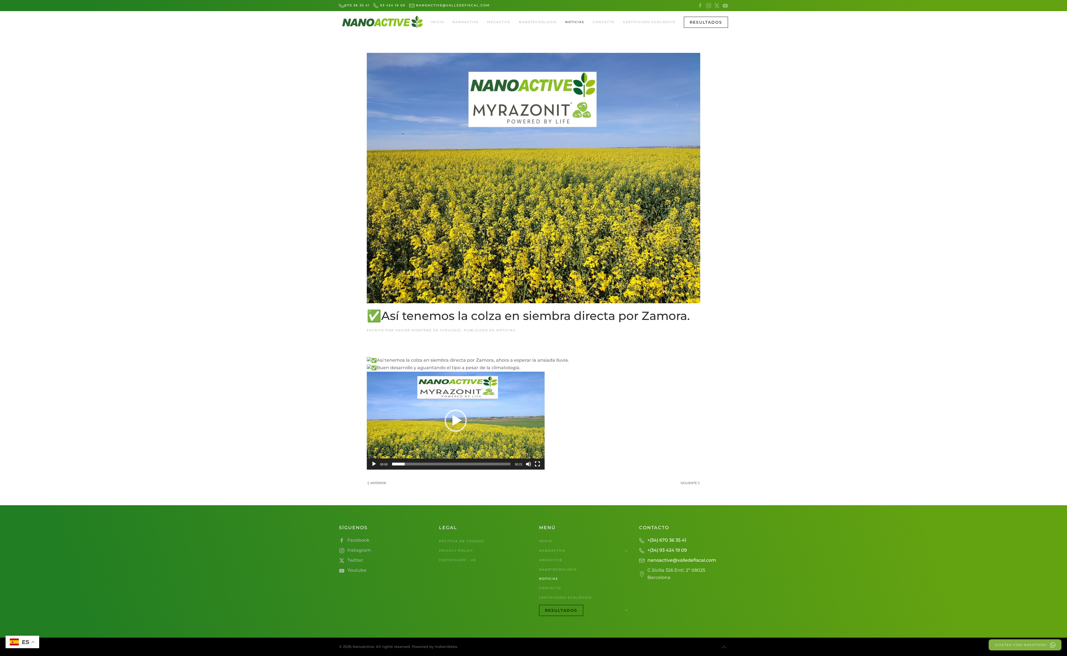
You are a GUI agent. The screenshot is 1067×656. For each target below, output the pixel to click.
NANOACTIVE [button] (465, 22)
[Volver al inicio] (382, 22)
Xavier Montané (413, 330)
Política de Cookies (461, 541)
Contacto (604, 22)
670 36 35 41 (357, 5)
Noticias (574, 22)
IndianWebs (446, 646)
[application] (456, 421)
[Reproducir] (374, 464)
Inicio (437, 22)
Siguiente (688, 483)
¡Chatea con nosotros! (1020, 645)
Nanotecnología (538, 22)
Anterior (378, 483)
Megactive (498, 22)
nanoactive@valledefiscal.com (452, 5)
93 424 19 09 (392, 5)
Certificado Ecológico (649, 22)
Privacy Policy (456, 551)
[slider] (451, 464)
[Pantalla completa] (537, 464)
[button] (706, 22)
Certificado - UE (457, 560)
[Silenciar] (528, 464)
